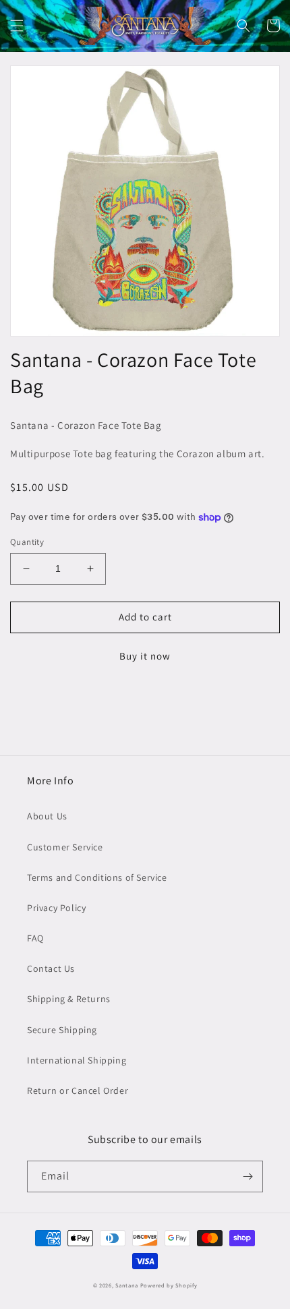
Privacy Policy (56, 908)
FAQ (35, 938)
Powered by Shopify (169, 1285)
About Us (47, 816)
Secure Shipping (62, 1030)
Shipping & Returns (69, 999)
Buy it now (145, 655)
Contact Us (51, 968)
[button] (17, 25)
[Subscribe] (247, 1176)
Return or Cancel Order (77, 1090)
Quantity (27, 542)
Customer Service (65, 847)
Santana (127, 1285)
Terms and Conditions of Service (97, 877)
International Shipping (76, 1060)
